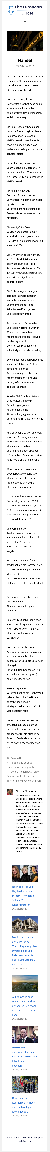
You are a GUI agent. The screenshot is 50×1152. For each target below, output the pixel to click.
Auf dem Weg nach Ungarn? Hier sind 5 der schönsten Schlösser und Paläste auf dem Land (25, 1005)
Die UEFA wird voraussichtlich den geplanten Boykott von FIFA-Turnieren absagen (24, 1056)
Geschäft (16, 758)
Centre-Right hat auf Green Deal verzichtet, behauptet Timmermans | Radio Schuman (24, 776)
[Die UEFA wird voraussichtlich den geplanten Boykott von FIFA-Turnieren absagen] (25, 1040)
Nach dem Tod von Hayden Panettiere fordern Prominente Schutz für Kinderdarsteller (23, 895)
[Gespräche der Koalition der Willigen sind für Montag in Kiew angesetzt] (25, 1091)
